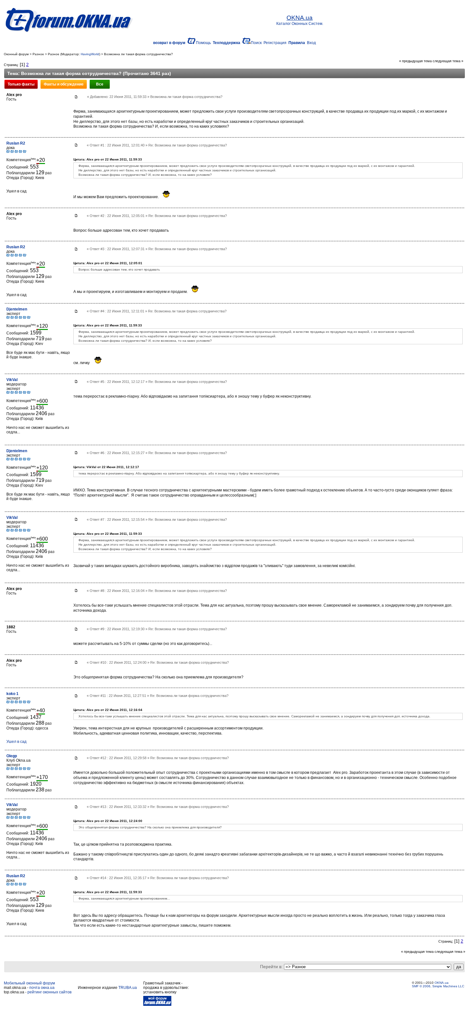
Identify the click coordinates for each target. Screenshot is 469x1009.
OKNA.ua (442, 982)
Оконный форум (16, 54)
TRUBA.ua (127, 987)
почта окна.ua (42, 987)
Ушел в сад (16, 741)
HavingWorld (90, 54)
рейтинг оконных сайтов (49, 992)
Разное (38, 54)
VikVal (12, 379)
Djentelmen (16, 309)
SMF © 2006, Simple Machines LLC (438, 986)
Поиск (256, 43)
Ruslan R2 (15, 143)
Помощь (203, 43)
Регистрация (275, 43)
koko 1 (12, 693)
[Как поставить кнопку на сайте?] (157, 1004)
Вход (311, 43)
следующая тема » (448, 61)
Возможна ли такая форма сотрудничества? (138, 54)
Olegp (11, 756)
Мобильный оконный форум (29, 983)
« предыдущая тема (415, 61)
